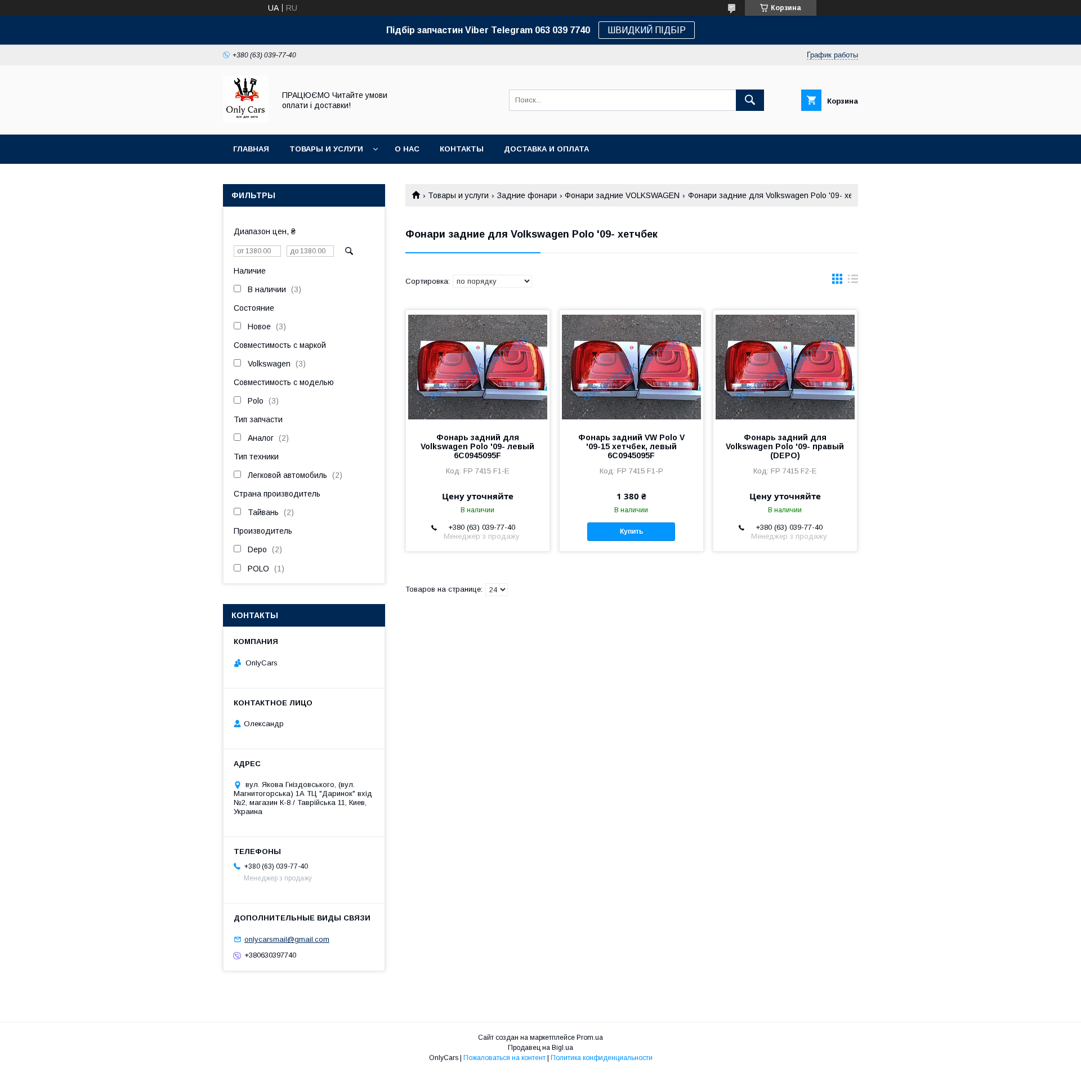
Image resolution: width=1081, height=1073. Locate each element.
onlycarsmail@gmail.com (286, 939)
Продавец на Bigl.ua (540, 1048)
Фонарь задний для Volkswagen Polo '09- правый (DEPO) (785, 446)
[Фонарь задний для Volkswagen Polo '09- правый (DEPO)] (785, 366)
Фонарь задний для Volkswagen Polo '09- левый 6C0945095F (477, 446)
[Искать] (750, 100)
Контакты (462, 149)
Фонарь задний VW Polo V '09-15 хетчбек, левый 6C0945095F (631, 446)
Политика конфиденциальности (602, 1058)
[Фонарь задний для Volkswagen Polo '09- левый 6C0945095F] (478, 366)
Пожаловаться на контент (504, 1058)
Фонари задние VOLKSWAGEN (622, 195)
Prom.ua (590, 1037)
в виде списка (853, 281)
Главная (251, 149)
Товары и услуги (326, 149)
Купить (631, 531)
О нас (407, 149)
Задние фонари (527, 195)
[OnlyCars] (246, 119)
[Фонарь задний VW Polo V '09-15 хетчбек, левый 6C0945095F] (631, 366)
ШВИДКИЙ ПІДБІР (646, 30)
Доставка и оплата (546, 149)
